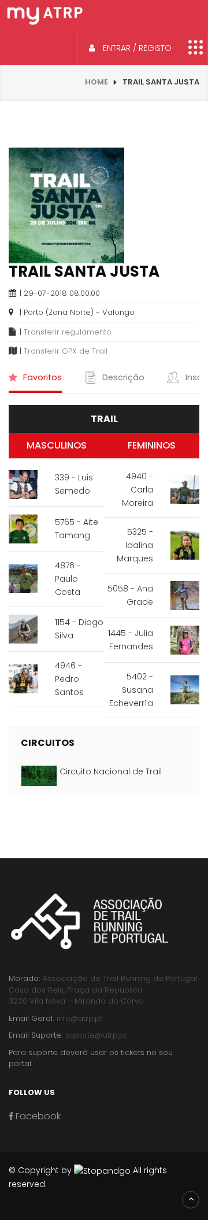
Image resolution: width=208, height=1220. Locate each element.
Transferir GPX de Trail (65, 351)
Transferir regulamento (68, 331)
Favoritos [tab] (41, 377)
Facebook (37, 1116)
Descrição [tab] (122, 377)
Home (96, 81)
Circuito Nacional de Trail (111, 771)
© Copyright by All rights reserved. (88, 1177)
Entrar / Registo (136, 48)
